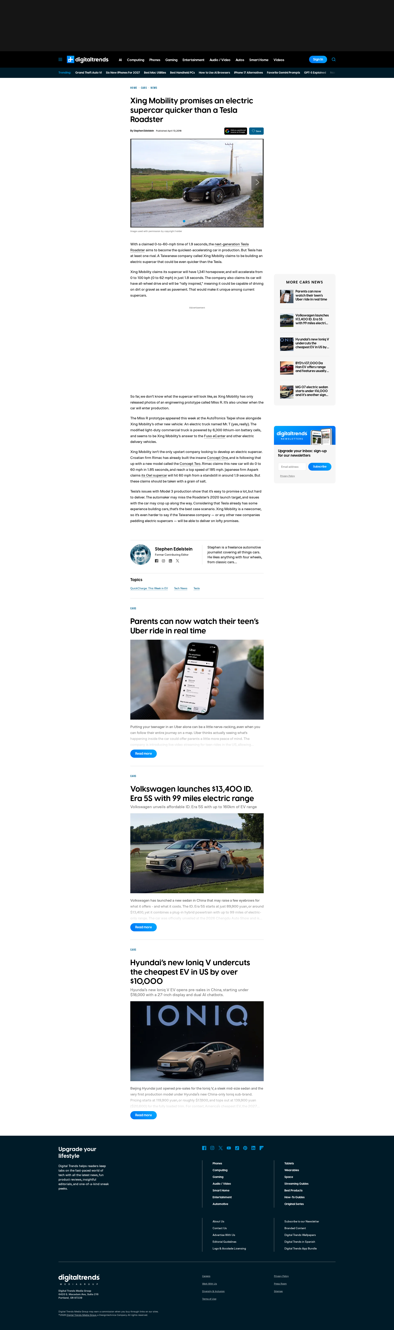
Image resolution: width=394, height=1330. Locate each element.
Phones (217, 1164)
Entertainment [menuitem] (193, 60)
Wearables (291, 1170)
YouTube (229, 1148)
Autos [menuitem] (240, 60)
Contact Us (220, 1228)
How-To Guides (294, 1197)
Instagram (212, 1148)
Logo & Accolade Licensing (229, 1248)
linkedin (170, 560)
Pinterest (245, 1148)
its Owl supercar (154, 475)
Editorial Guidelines (224, 1241)
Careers (206, 1276)
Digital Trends (80, 65)
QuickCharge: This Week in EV (149, 588)
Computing (220, 1170)
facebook (156, 560)
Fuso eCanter (215, 435)
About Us (218, 1221)
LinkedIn (253, 1148)
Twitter (221, 1148)
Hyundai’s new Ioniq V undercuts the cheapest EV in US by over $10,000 (312, 345)
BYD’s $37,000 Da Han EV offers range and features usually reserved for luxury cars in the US (311, 371)
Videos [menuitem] (279, 60)
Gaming (218, 1177)
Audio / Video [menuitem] (220, 60)
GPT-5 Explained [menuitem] (315, 73)
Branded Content (295, 1228)
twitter (177, 560)
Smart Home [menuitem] (258, 60)
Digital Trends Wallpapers (300, 1235)
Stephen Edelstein (144, 131)
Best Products (293, 1191)
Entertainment (222, 1197)
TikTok (237, 1148)
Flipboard (262, 1148)
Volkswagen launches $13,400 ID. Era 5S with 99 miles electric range (312, 321)
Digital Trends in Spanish (299, 1241)
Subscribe (319, 467)
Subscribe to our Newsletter (301, 1221)
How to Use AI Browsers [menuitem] (214, 73)
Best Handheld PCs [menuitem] (182, 73)
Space (288, 1177)
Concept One (217, 457)
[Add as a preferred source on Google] (235, 131)
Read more (143, 753)
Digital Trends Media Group (81, 1314)
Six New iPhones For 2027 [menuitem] (123, 73)
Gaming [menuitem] (171, 60)
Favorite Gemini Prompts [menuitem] (283, 73)
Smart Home (221, 1191)
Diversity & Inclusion (213, 1291)
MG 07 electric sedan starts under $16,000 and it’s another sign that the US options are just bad (312, 395)
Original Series (294, 1204)
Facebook (204, 1148)
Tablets (289, 1164)
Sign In (318, 59)
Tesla (197, 588)
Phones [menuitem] (154, 60)
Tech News (180, 588)
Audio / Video (222, 1184)
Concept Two (190, 463)
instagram (163, 560)
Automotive (220, 1204)
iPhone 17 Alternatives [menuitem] (248, 73)
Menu (60, 59)
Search (334, 59)
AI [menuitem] (120, 60)
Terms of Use (209, 1298)
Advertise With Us (224, 1235)
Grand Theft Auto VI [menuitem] (88, 73)
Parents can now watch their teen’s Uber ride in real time (311, 295)
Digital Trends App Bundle (300, 1248)
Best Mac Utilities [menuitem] (155, 73)
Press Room (280, 1283)
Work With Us (209, 1283)
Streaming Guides (296, 1184)
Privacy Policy (287, 475)
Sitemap (278, 1291)
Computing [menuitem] (135, 60)
